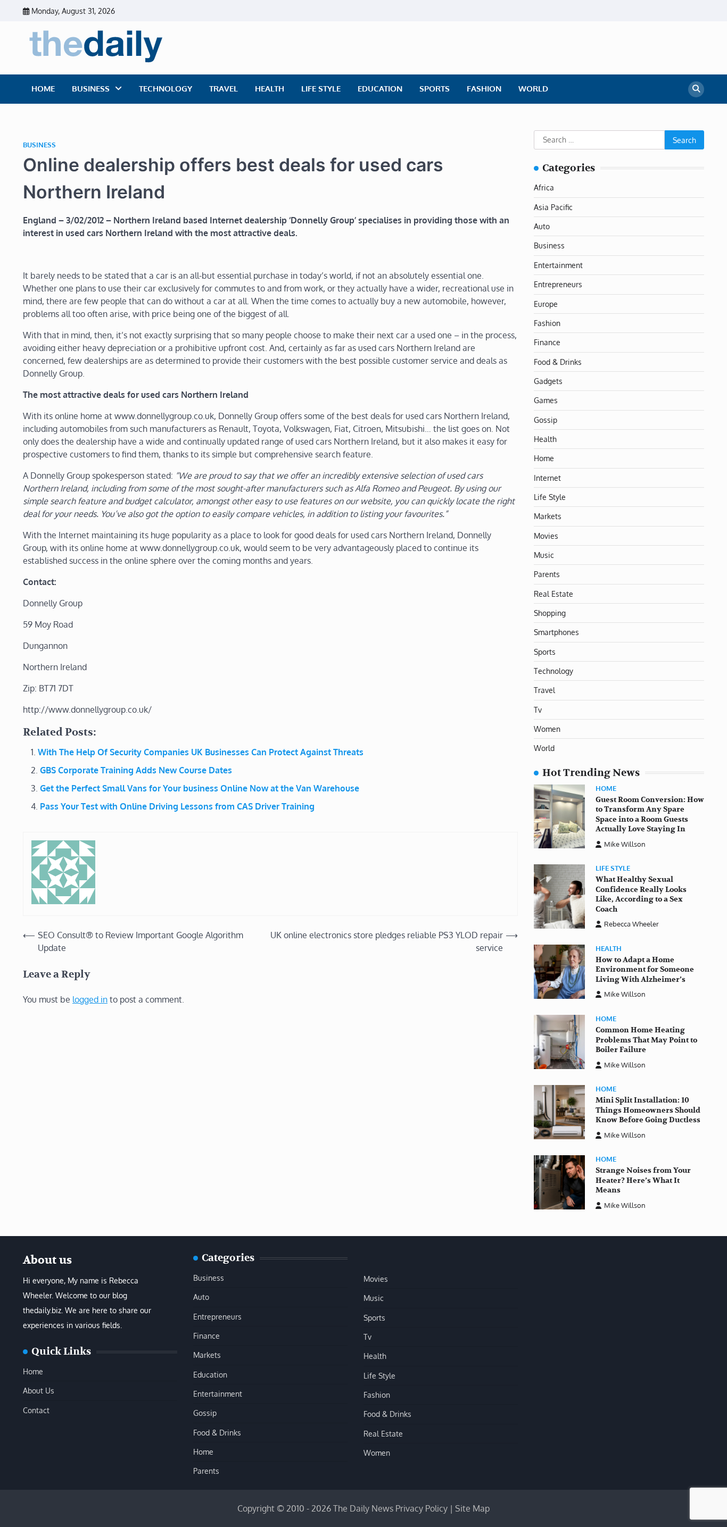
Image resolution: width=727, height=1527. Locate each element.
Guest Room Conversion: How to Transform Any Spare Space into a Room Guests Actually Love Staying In (650, 814)
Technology (165, 89)
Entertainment (558, 265)
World (533, 89)
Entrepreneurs (558, 284)
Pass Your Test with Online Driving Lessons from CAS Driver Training (177, 806)
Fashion (484, 89)
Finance (547, 342)
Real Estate (553, 593)
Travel (223, 89)
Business (91, 89)
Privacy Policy (421, 1508)
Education (380, 89)
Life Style (321, 89)
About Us (38, 1390)
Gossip (545, 419)
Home (43, 89)
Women (547, 728)
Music (544, 555)
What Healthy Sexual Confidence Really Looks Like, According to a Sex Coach (641, 894)
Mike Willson (625, 844)
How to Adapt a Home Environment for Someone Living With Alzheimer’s (645, 969)
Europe (546, 303)
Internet (547, 477)
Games (546, 400)
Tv (538, 709)
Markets (547, 516)
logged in (90, 999)
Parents (547, 574)
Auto (542, 226)
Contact (36, 1410)
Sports (434, 89)
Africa (544, 187)
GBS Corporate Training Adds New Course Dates (136, 770)
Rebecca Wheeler (631, 924)
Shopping (550, 613)
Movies (546, 535)
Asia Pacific (553, 207)
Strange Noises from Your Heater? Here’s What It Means (643, 1180)
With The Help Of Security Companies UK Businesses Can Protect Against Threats (200, 752)
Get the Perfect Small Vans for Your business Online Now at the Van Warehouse (199, 788)
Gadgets (548, 381)
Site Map (472, 1508)
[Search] (696, 89)
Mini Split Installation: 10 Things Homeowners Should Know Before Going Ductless (648, 1110)
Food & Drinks (558, 361)
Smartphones (556, 632)
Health (269, 89)
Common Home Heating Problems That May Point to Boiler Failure (646, 1039)
